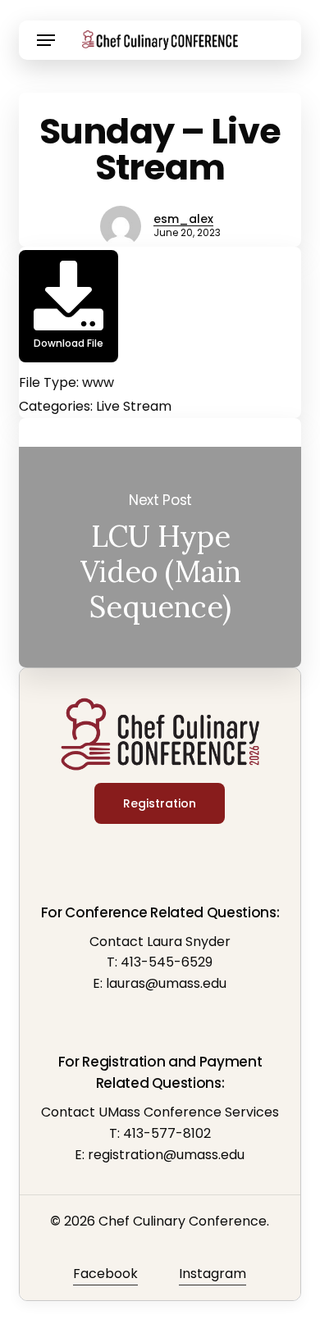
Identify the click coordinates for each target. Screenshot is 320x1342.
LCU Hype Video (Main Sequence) (159, 557)
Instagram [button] (212, 1273)
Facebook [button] (105, 1273)
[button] (46, 40)
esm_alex (183, 219)
